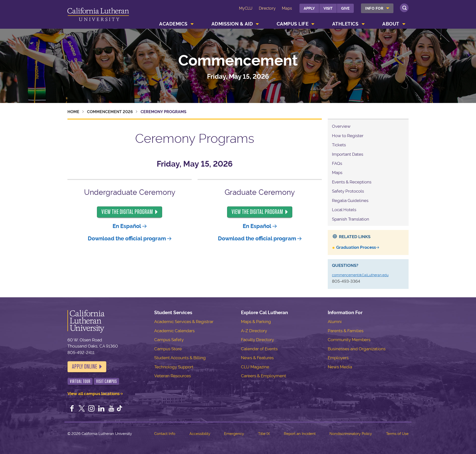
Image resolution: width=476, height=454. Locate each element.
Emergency (234, 433)
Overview (341, 126)
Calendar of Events (259, 348)
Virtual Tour (80, 381)
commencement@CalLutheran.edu (360, 275)
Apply (309, 8)
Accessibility (199, 433)
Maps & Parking (256, 321)
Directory (267, 8)
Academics (173, 24)
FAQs (337, 163)
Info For (374, 8)
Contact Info (164, 433)
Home (73, 111)
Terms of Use (397, 433)
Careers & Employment (263, 375)
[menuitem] (377, 8)
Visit (328, 8)
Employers (338, 357)
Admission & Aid (232, 24)
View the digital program (127, 211)
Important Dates (347, 154)
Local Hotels (344, 209)
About (390, 24)
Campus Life (293, 24)
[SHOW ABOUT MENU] (403, 24)
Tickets (339, 144)
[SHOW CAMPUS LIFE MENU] (313, 24)
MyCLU (245, 8)
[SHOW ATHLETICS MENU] (363, 24)
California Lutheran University (98, 15)
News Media (340, 366)
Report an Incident (300, 433)
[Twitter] (81, 409)
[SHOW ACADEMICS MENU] (192, 24)
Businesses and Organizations (357, 348)
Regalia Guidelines (350, 200)
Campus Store (168, 348)
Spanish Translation (350, 219)
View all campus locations (93, 393)
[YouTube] (111, 409)
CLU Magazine (255, 366)
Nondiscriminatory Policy (350, 433)
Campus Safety (169, 339)
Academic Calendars (174, 330)
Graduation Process (356, 247)
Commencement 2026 (110, 111)
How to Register (347, 135)
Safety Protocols (348, 191)
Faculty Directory (257, 339)
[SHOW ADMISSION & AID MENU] (257, 24)
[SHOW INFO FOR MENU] (388, 8)
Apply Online (84, 366)
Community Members (349, 339)
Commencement (238, 60)
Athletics (345, 24)
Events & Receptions (351, 181)
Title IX (264, 433)
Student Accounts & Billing (180, 357)
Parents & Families (345, 330)
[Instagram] (91, 409)
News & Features (257, 357)
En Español (127, 226)
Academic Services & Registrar (183, 321)
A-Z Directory (254, 330)
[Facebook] (71, 409)
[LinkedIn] (101, 409)
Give (345, 8)
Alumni (335, 321)
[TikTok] (119, 409)
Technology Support (173, 366)
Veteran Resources (172, 375)
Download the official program (127, 238)
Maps (287, 8)
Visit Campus (106, 381)
